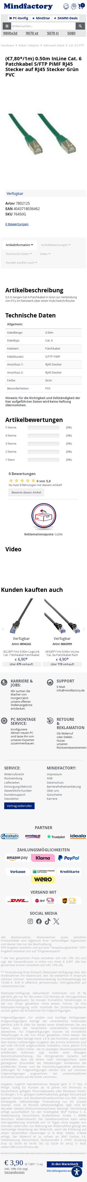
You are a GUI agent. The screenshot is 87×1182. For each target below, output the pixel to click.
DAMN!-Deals (67, 18)
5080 (71, 33)
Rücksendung (13, 778)
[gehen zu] (5, 410)
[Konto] (73, 5)
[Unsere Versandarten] (43, 900)
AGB (49, 778)
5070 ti (53, 33)
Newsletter (11, 799)
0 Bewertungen (17, 224)
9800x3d (10, 33)
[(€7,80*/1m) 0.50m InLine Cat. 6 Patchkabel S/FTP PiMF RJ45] (23, 481)
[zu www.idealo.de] (78, 836)
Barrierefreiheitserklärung (64, 786)
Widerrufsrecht (14, 774)
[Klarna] (43, 858)
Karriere (52, 799)
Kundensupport (14, 795)
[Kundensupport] (66, 5)
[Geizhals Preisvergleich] (10, 836)
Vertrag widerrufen (19, 806)
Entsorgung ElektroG (18, 786)
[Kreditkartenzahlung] (69, 871)
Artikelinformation (18, 245)
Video (44, 254)
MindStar (42, 18)
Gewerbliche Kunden (18, 791)
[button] (7, 26)
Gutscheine (54, 795)
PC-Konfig (20, 18)
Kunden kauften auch (20, 263)
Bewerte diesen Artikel (26, 492)
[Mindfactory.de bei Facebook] (38, 921)
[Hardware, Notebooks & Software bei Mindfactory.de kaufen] (28, 6)
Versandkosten (14, 1172)
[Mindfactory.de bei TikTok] (47, 921)
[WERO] (43, 879)
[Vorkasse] (18, 871)
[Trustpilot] (56, 836)
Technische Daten (17, 254)
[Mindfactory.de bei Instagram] (30, 921)
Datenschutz (55, 782)
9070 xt (32, 33)
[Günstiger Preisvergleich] (33, 836)
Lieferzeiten (12, 782)
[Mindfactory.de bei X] (56, 921)
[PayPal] (69, 858)
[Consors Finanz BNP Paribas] (43, 871)
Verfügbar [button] (15, 193)
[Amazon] (17, 858)
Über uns (53, 791)
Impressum (54, 774)
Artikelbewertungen (54, 245)
